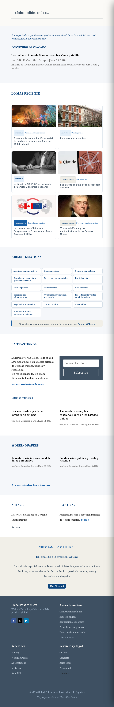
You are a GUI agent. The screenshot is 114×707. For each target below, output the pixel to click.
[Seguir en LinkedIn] (26, 620)
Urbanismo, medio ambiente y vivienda (23, 313)
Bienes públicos (51, 271)
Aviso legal (65, 662)
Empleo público (21, 288)
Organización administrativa (20, 296)
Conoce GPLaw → (87, 324)
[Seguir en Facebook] (13, 620)
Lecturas (16, 668)
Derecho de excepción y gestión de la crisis (25, 279)
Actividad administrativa (25, 271)
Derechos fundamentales (56, 278)
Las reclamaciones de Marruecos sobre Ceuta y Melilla (45, 55)
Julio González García (26, 420)
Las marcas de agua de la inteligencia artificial (27, 413)
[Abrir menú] (96, 13)
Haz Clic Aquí (57, 586)
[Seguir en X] (20, 620)
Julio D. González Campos (33, 60)
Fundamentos (50, 288)
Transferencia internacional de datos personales (31, 459)
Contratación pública (85, 271)
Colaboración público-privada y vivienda (79, 459)
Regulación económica (24, 304)
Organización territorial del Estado (55, 296)
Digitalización (81, 278)
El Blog (15, 652)
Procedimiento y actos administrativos (85, 296)
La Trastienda (18, 662)
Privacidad (65, 668)
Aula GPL (16, 673)
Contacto (64, 657)
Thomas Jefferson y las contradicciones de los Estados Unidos (79, 414)
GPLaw (63, 652)
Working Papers (19, 657)
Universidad (80, 304)
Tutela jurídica (51, 304)
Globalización (81, 288)
